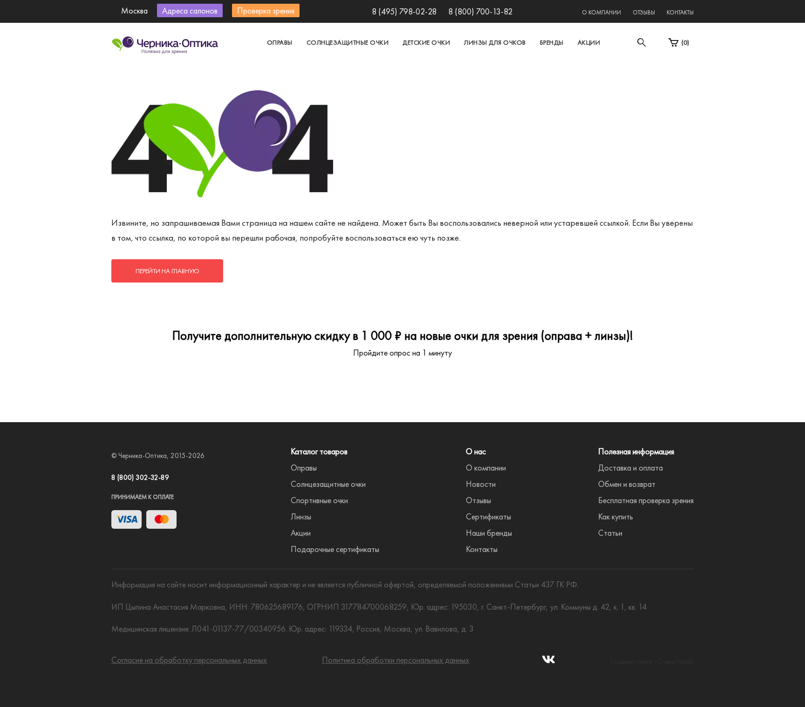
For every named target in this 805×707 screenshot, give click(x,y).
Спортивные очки (319, 500)
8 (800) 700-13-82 (480, 11)
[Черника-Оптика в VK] (548, 662)
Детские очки (426, 42)
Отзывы (644, 12)
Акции (589, 42)
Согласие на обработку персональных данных (189, 659)
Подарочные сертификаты (335, 549)
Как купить (615, 516)
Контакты (680, 12)
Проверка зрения (265, 10)
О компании (601, 12)
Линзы (301, 516)
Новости (481, 483)
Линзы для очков (495, 42)
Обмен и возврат (626, 483)
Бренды (552, 42)
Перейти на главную (167, 271)
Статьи (610, 532)
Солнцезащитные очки (348, 42)
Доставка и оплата (630, 467)
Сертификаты (488, 516)
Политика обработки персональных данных (395, 659)
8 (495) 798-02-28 (404, 11)
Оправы (280, 42)
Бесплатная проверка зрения (646, 500)
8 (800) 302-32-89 (140, 477)
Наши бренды (489, 532)
